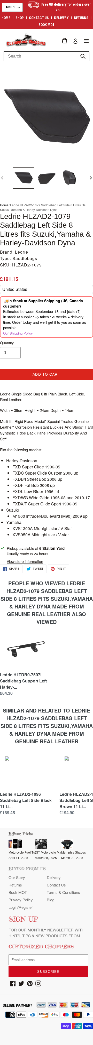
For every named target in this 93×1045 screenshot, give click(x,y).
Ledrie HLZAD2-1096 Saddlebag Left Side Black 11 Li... (26, 800)
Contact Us (56, 884)
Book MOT (46, 25)
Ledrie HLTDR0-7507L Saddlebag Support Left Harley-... (23, 681)
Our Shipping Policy (18, 333)
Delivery (61, 18)
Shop (20, 18)
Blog (50, 899)
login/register (21, 907)
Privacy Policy (21, 899)
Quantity (7, 342)
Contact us (39, 18)
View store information (25, 561)
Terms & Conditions (63, 892)
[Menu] (86, 40)
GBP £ (10, 7)
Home (6, 18)
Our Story (17, 877)
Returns (81, 18)
